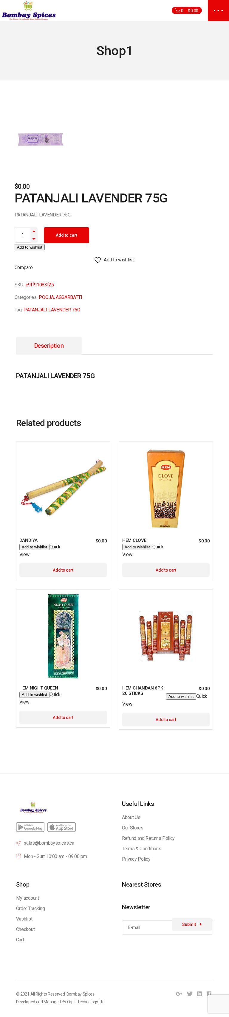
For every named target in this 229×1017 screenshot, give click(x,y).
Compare (24, 267)
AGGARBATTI (69, 297)
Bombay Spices (80, 994)
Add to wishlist (29, 247)
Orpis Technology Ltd (86, 1001)
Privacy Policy (136, 859)
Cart (20, 940)
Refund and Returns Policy (148, 838)
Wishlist (24, 919)
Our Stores (132, 828)
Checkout (25, 929)
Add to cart (66, 235)
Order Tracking (30, 908)
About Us (131, 817)
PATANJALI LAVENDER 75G (52, 310)
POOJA (46, 297)
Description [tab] (49, 345)
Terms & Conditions (141, 848)
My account (27, 898)
